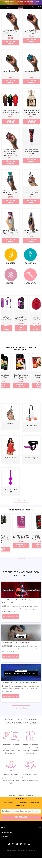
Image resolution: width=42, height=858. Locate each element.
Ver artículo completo (10, 616)
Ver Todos (21, 500)
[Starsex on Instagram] (25, 844)
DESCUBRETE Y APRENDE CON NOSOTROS (21, 574)
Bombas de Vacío (31, 417)
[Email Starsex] (33, 844)
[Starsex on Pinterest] (21, 844)
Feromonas (10, 416)
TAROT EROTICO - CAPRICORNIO (19, 682)
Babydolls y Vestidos (10, 449)
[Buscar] (34, 7)
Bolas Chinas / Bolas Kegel (10, 481)
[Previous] (3, 317)
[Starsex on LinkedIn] (29, 844)
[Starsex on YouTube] (17, 844)
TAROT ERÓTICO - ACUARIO (16, 642)
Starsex (14, 851)
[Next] (39, 317)
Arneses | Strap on (31, 449)
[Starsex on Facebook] (13, 844)
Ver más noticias (21, 708)
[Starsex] (21, 7)
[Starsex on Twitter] (9, 844)
